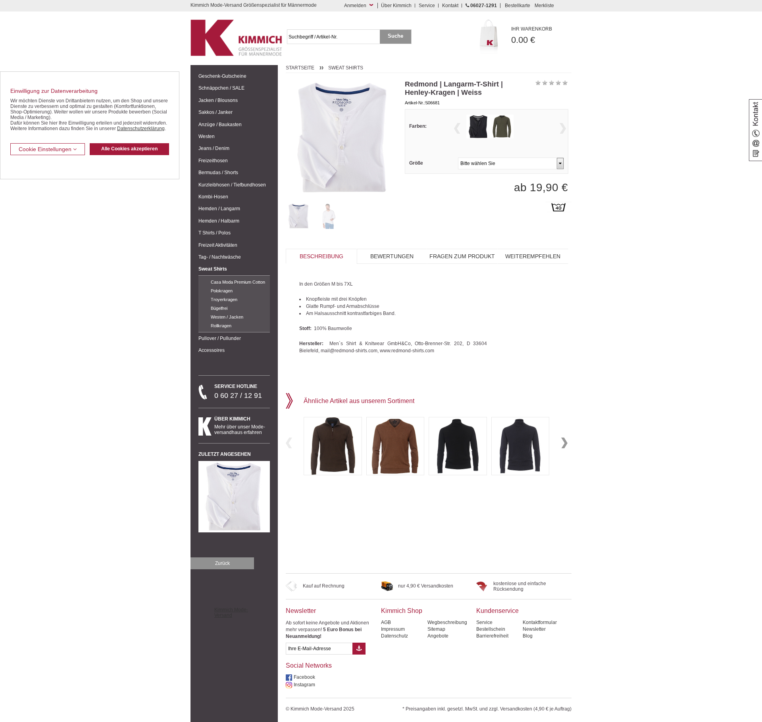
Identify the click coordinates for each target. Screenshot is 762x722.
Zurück (222, 563)
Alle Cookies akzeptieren (129, 149)
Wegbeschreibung (447, 622)
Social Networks (309, 665)
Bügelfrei (219, 308)
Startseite (300, 68)
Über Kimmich (396, 6)
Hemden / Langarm (219, 208)
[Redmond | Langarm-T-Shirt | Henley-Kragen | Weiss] (299, 216)
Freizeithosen (213, 160)
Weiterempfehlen (532, 256)
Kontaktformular (540, 622)
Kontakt (450, 6)
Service (427, 6)
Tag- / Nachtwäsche (219, 257)
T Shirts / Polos (214, 233)
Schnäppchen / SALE (221, 88)
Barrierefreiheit (492, 636)
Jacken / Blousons (218, 100)
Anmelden (355, 5)
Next (563, 128)
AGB (386, 622)
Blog (528, 636)
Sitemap (436, 629)
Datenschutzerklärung (141, 128)
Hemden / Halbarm (218, 221)
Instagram (304, 684)
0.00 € (531, 35)
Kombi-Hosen (213, 197)
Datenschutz (394, 636)
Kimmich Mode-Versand (231, 612)
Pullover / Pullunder (219, 338)
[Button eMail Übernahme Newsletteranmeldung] (359, 649)
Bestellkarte (517, 6)
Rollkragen (221, 325)
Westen (206, 136)
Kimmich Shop (401, 610)
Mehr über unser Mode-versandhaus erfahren (239, 425)
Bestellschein (490, 629)
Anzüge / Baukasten (220, 124)
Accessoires (211, 350)
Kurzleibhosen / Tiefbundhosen (232, 185)
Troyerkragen (224, 299)
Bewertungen (392, 256)
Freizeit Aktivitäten (217, 245)
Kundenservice (497, 610)
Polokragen (222, 290)
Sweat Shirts (212, 269)
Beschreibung (321, 256)
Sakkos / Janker (215, 112)
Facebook (304, 677)
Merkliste (544, 6)
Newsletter (301, 610)
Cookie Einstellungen (46, 149)
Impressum (393, 629)
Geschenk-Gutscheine (222, 76)
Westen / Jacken (227, 317)
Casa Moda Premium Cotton (238, 282)
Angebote (437, 636)
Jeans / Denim (213, 148)
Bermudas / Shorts (218, 172)
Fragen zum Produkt (462, 256)
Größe (416, 163)
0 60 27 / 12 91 (238, 391)
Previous (457, 128)
